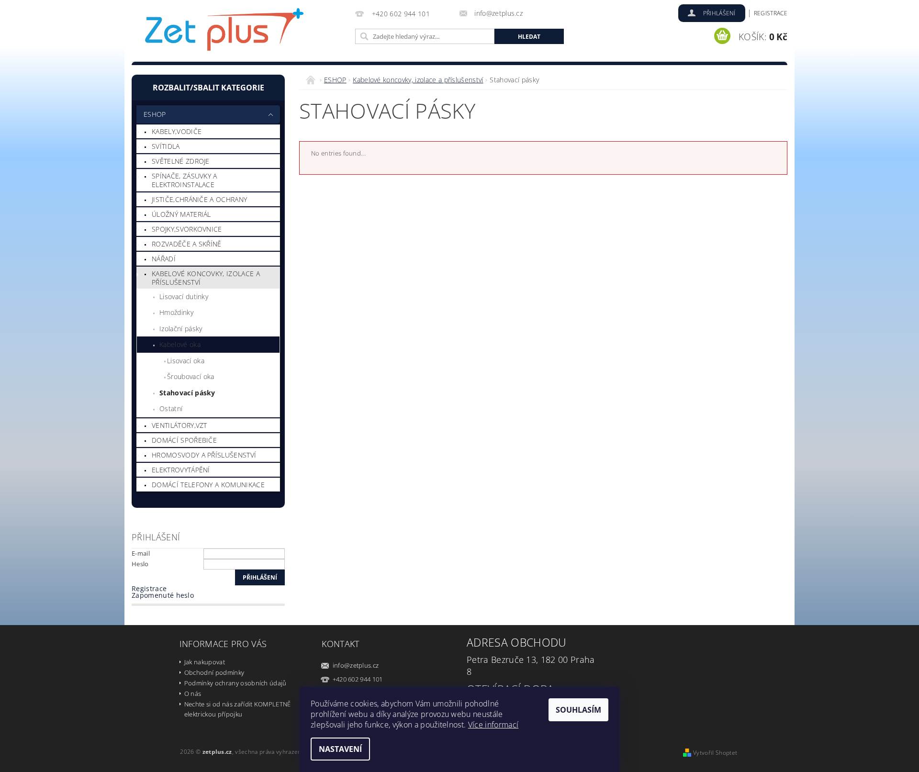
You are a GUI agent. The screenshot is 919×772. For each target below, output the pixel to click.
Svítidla (166, 146)
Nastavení (340, 749)
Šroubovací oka (190, 376)
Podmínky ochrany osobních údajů (235, 683)
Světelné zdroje (181, 161)
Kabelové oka (180, 344)
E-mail (141, 553)
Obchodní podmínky (214, 672)
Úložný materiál (181, 214)
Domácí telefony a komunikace (208, 484)
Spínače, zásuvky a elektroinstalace (184, 180)
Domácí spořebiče (184, 440)
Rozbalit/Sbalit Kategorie (208, 87)
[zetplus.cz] (225, 32)
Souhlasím (578, 710)
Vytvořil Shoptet (715, 753)
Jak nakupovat (204, 662)
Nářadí (164, 258)
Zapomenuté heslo (163, 595)
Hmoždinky (176, 312)
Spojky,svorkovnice (187, 229)
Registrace (770, 13)
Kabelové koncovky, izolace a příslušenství (206, 278)
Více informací (493, 724)
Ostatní (170, 408)
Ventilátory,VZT (179, 425)
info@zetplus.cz (356, 665)
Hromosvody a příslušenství (204, 454)
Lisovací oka (185, 360)
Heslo (140, 563)
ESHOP (155, 114)
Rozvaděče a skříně (187, 243)
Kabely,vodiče (177, 131)
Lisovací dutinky (183, 296)
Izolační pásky (180, 328)
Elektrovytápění (181, 469)
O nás (193, 693)
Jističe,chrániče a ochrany (199, 199)
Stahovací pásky (187, 392)
